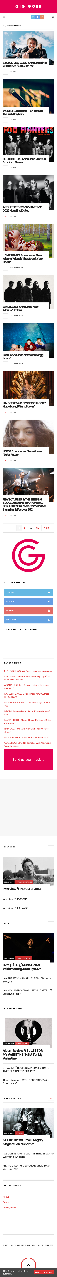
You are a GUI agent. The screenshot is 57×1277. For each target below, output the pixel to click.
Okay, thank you (44, 1272)
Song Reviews (17, 267)
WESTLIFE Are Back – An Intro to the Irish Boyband (23, 112)
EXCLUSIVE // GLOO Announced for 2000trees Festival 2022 (25, 64)
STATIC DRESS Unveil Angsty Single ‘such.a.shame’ (28, 670)
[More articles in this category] (51, 847)
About (6, 1196)
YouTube (10, 611)
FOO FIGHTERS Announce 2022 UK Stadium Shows (24, 161)
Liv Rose (19, 1133)
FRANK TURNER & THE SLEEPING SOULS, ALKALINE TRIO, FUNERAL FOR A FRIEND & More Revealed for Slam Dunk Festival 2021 (24, 504)
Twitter (10, 593)
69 (37, 527)
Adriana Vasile (22, 1043)
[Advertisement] (28, 807)
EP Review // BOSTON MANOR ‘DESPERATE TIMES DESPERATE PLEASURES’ (26, 1069)
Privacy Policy (9, 1207)
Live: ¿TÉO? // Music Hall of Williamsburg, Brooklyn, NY (22, 967)
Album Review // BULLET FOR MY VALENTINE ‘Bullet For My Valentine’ (23, 1054)
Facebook (11, 602)
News (13, 71)
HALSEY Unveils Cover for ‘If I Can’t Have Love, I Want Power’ (24, 405)
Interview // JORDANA (15, 899)
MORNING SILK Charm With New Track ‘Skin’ (26, 737)
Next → (48, 527)
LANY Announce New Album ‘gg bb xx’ (23, 357)
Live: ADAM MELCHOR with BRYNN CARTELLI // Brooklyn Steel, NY (27, 992)
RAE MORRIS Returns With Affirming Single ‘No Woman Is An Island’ (28, 1155)
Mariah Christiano (24, 882)
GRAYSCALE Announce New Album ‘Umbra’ (20, 308)
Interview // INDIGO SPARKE (22, 889)
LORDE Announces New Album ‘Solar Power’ (22, 453)
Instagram (11, 620)
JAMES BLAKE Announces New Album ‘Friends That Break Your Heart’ (23, 258)
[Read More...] (5, 71)
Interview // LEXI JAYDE (15, 908)
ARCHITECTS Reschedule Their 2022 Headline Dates (22, 209)
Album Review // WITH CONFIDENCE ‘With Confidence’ (26, 1081)
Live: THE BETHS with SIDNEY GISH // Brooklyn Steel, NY (27, 980)
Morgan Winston (23, 958)
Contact (7, 1202)
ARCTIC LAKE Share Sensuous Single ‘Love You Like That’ (26, 1167)
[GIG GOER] (28, 6)
